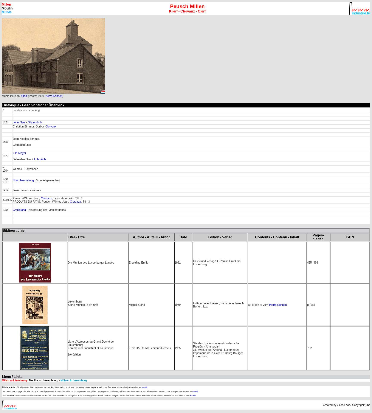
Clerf (24, 96)
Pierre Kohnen (53, 96)
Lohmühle (19, 122)
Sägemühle (35, 122)
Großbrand (19, 209)
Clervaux (50, 126)
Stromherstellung (23, 180)
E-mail (193, 395)
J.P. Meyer (19, 153)
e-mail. (145, 387)
